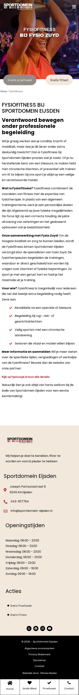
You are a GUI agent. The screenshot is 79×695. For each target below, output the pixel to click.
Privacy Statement (39, 654)
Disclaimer (39, 660)
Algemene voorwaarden (39, 648)
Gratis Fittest (18, 614)
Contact (39, 666)
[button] (74, 6)
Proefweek (49, 688)
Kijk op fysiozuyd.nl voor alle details (26, 376)
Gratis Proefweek (21, 605)
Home (4, 91)
